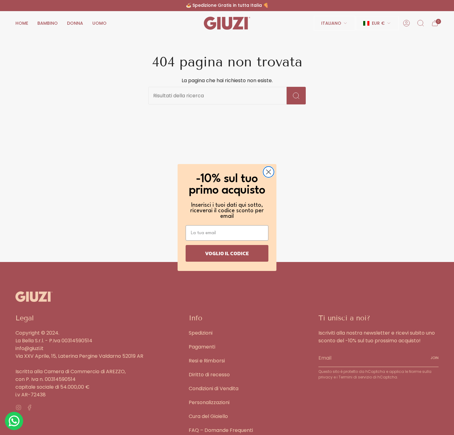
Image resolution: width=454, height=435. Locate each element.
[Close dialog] (268, 172)
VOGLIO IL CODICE (227, 253)
